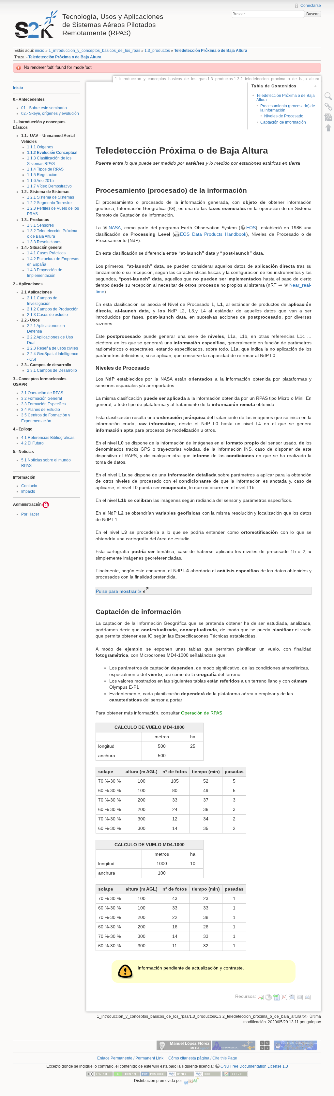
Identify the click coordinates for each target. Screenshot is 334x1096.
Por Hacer (30, 514)
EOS (251, 227)
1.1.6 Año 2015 (40, 180)
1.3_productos (157, 50)
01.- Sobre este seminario (44, 108)
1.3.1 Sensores (40, 225)
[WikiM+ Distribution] (191, 1080)
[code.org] (265, 1045)
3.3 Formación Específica (43, 404)
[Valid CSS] (208, 1074)
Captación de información (283, 122)
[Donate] (127, 1074)
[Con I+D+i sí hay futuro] (295, 1045)
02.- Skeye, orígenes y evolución (50, 113)
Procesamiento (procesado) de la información (287, 108)
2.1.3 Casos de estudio (47, 314)
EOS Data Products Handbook (213, 234)
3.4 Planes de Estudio (40, 409)
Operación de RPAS (201, 712)
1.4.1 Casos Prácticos (46, 253)
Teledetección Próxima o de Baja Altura (210, 50)
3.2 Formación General (41, 398)
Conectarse (310, 5)
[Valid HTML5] (181, 1074)
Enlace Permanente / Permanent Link (130, 1058)
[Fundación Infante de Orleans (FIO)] (233, 1045)
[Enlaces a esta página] (328, 106)
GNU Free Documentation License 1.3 (254, 1066)
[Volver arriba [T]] (328, 127)
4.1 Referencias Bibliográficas (47, 437)
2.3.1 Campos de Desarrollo (52, 370)
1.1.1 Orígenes (40, 147)
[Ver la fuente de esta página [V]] (328, 96)
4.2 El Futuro (32, 443)
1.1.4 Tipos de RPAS (45, 169)
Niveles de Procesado (283, 116)
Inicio (18, 87)
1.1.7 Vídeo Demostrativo (49, 186)
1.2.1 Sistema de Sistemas (50, 197)
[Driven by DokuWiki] (235, 1074)
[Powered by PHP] (154, 1074)
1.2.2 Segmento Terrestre (49, 203)
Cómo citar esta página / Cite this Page (202, 1058)
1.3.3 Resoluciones (44, 242)
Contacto (29, 486)
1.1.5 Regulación (42, 175)
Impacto (28, 491)
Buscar (312, 14)
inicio (39, 50)
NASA (115, 227)
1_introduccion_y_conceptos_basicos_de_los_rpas (94, 50)
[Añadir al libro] (328, 117)
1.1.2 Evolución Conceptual (52, 152)
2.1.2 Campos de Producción (53, 309)
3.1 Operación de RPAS (42, 393)
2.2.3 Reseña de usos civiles (52, 348)
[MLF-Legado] (184, 1045)
